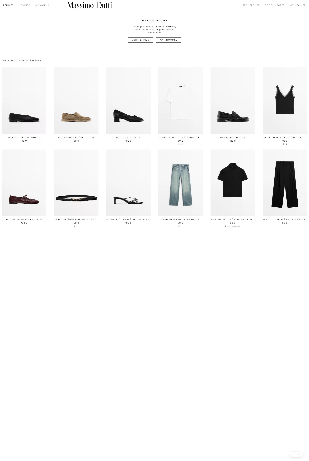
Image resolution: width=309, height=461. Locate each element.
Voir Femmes (140, 40)
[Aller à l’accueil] (89, 5)
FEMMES (8, 5)
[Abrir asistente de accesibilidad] (292, 454)
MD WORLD (42, 5)
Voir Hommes (168, 40)
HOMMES (24, 5)
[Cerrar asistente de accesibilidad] (299, 454)
